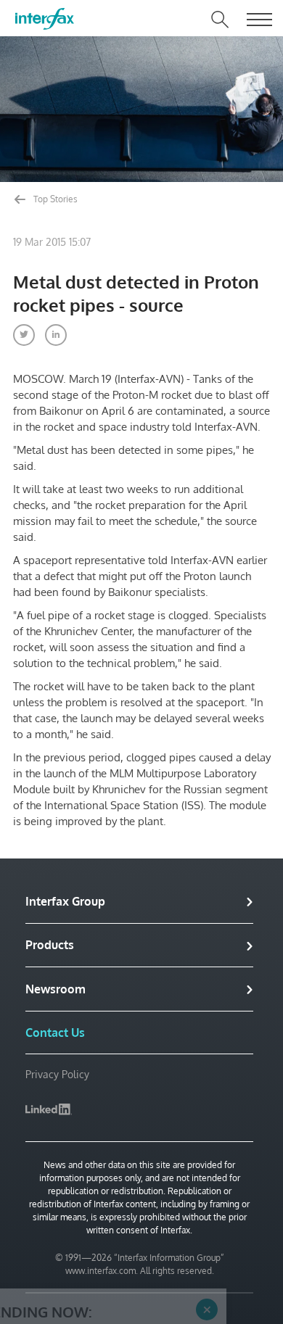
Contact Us (55, 1032)
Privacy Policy (57, 1074)
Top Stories (54, 199)
